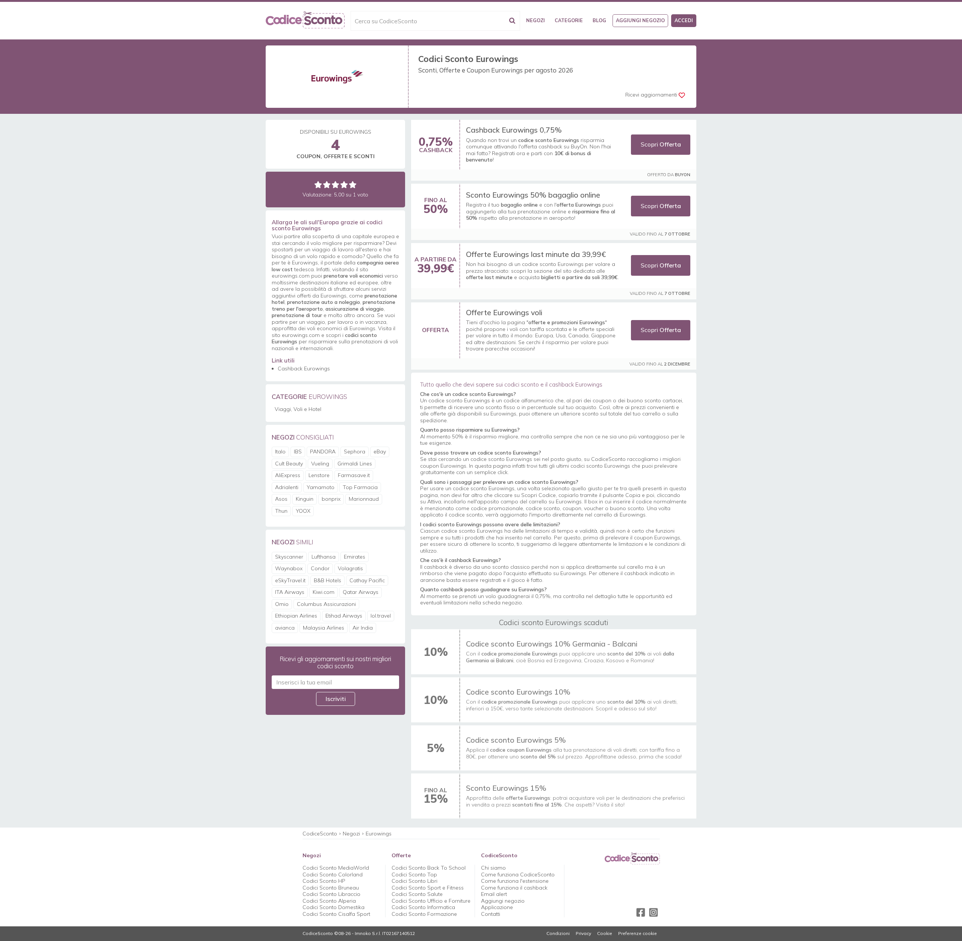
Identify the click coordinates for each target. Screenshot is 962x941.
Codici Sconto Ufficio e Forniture (431, 900)
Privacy (583, 933)
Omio (282, 604)
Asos (281, 498)
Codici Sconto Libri (414, 881)
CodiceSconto (320, 833)
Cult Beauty (289, 463)
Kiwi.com (323, 592)
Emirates (354, 556)
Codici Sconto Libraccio (331, 894)
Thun (281, 511)
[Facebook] (641, 912)
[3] (335, 185)
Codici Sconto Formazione (424, 914)
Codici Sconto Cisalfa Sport (336, 914)
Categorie (569, 20)
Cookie (604, 933)
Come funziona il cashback (514, 887)
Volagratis (350, 568)
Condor (320, 568)
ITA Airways (289, 592)
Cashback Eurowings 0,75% (514, 129)
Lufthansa (324, 556)
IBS (298, 451)
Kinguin (304, 498)
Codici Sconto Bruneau (331, 887)
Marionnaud (364, 498)
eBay (380, 451)
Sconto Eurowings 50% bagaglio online (533, 194)
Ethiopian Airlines (296, 615)
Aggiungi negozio (640, 20)
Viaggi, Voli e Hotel (298, 409)
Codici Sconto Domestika (334, 907)
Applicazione (497, 907)
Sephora (354, 451)
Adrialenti (286, 487)
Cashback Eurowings (304, 368)
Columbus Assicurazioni (326, 604)
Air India (362, 627)
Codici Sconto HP (324, 881)
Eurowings (379, 833)
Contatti (490, 914)
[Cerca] (512, 21)
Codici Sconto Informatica (423, 907)
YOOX (303, 511)
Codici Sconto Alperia (329, 900)
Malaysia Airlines (323, 627)
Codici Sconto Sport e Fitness (428, 887)
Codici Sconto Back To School (429, 867)
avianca (285, 627)
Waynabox (289, 568)
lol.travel (381, 615)
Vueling (320, 463)
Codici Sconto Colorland (333, 874)
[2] (327, 185)
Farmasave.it (354, 475)
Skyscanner (289, 556)
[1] (318, 185)
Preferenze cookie (637, 933)
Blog (599, 20)
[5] (353, 185)
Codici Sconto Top (414, 874)
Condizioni (558, 933)
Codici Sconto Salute (417, 894)
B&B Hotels (327, 580)
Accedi (684, 20)
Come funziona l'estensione (515, 881)
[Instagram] (653, 912)
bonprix (331, 498)
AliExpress (287, 475)
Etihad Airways (343, 615)
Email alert (494, 894)
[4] (344, 185)
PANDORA (323, 451)
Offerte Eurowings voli (504, 312)
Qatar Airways (360, 592)
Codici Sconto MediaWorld (336, 867)
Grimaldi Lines (354, 463)
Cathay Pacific (367, 580)
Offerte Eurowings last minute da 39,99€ (536, 254)
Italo (280, 451)
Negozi (535, 20)
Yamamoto (320, 487)
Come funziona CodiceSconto (518, 874)
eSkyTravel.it (290, 580)
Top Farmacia (360, 487)
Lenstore (319, 475)
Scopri (661, 144)
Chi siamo (493, 867)
